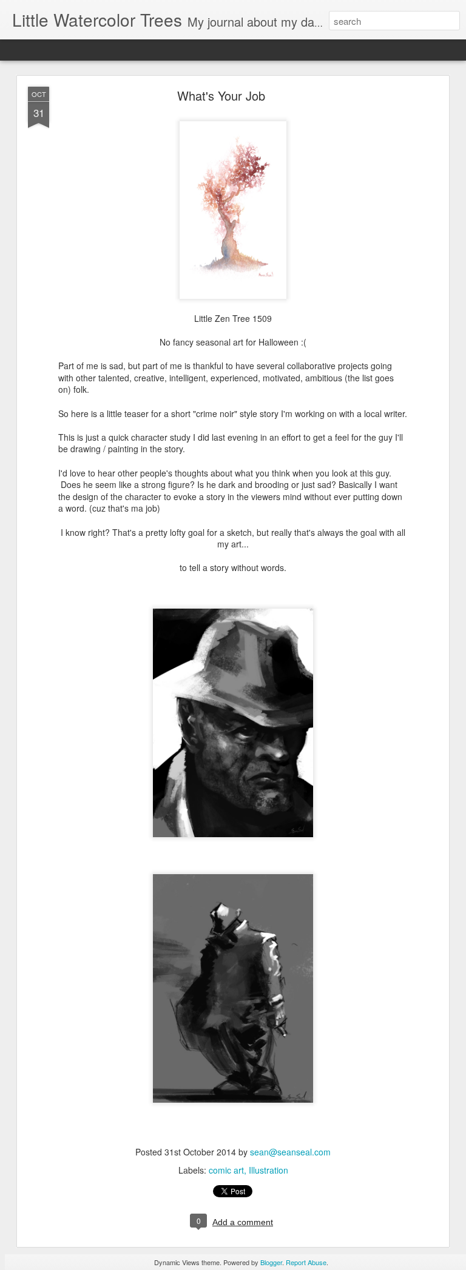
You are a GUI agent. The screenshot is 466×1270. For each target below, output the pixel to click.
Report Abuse (306, 1262)
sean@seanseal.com (290, 1152)
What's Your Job (221, 95)
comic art (226, 1170)
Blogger (271, 1262)
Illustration (268, 1170)
